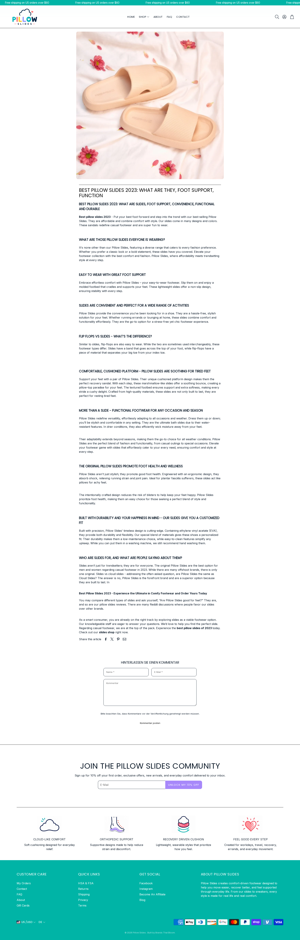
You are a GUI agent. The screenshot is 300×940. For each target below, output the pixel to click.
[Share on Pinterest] (118, 639)
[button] (276, 16)
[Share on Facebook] (105, 639)
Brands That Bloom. (165, 932)
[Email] (124, 639)
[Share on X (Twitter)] (112, 639)
